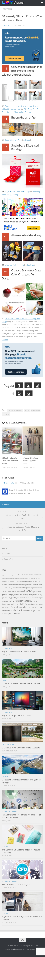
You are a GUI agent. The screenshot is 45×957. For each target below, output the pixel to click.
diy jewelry (13, 598)
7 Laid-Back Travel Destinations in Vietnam (21, 683)
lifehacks (27, 611)
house (39, 607)
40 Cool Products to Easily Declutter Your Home (10, 461)
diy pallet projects (15, 604)
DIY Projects (26, 604)
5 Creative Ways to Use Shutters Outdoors (21, 747)
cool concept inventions (15, 410)
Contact (7, 553)
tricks (18, 614)
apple (3, 575)
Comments (11, 483)
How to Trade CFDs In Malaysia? (16, 884)
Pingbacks (27, 483)
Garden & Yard (8, 745)
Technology (7, 649)
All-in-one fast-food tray (14, 265)
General (5, 847)
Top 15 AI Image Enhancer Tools (16, 715)
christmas (16, 588)
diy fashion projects (24, 595)
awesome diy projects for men (31, 578)
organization (36, 610)
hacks (17, 607)
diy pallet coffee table (21, 601)
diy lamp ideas (22, 598)
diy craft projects (11, 595)
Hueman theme (35, 949)
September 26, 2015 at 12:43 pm (27, 490)
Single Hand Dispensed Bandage (17, 191)
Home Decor (7, 9)
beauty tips (9, 588)
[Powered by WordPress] (14, 949)
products (12, 614)
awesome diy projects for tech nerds (12, 581)
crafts (24, 591)
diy (29, 591)
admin (6, 25)
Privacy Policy (9, 559)
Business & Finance (9, 812)
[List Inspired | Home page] (17, 3)
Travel (4, 681)
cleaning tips (31, 588)
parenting (5, 614)
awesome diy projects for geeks (14, 575)
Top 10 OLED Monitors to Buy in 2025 (19, 651)
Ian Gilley (30, 265)
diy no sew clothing (34, 598)
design (27, 410)
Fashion (5, 777)
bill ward (27, 140)
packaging (6, 414)
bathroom (12, 585)
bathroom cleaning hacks (22, 585)
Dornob (5, 339)
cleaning (23, 588)
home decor (30, 607)
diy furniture (35, 595)
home (22, 607)
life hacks (18, 610)
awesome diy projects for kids (14, 578)
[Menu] (42, 3)
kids (10, 611)
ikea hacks (5, 611)
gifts (11, 607)
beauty (32, 585)
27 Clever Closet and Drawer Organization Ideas (30, 461)
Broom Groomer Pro (12, 140)
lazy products (35, 410)
